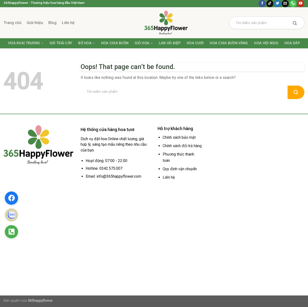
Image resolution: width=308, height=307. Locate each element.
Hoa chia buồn (115, 43)
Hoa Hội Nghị (266, 43)
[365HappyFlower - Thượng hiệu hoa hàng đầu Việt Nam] (154, 22)
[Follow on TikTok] (269, 3)
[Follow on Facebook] (262, 3)
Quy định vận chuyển (180, 169)
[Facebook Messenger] (11, 198)
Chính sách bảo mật (179, 137)
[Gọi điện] (11, 231)
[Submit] (294, 23)
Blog (52, 22)
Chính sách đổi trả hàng (182, 146)
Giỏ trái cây (61, 43)
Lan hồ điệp (169, 43)
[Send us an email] (285, 3)
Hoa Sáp (292, 43)
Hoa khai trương (24, 43)
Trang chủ (12, 22)
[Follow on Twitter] (277, 3)
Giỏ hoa (142, 43)
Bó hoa (84, 43)
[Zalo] (11, 214)
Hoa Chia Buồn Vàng (229, 43)
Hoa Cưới (195, 43)
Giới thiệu (35, 22)
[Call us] (292, 3)
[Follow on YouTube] (300, 3)
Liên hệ (68, 22)
